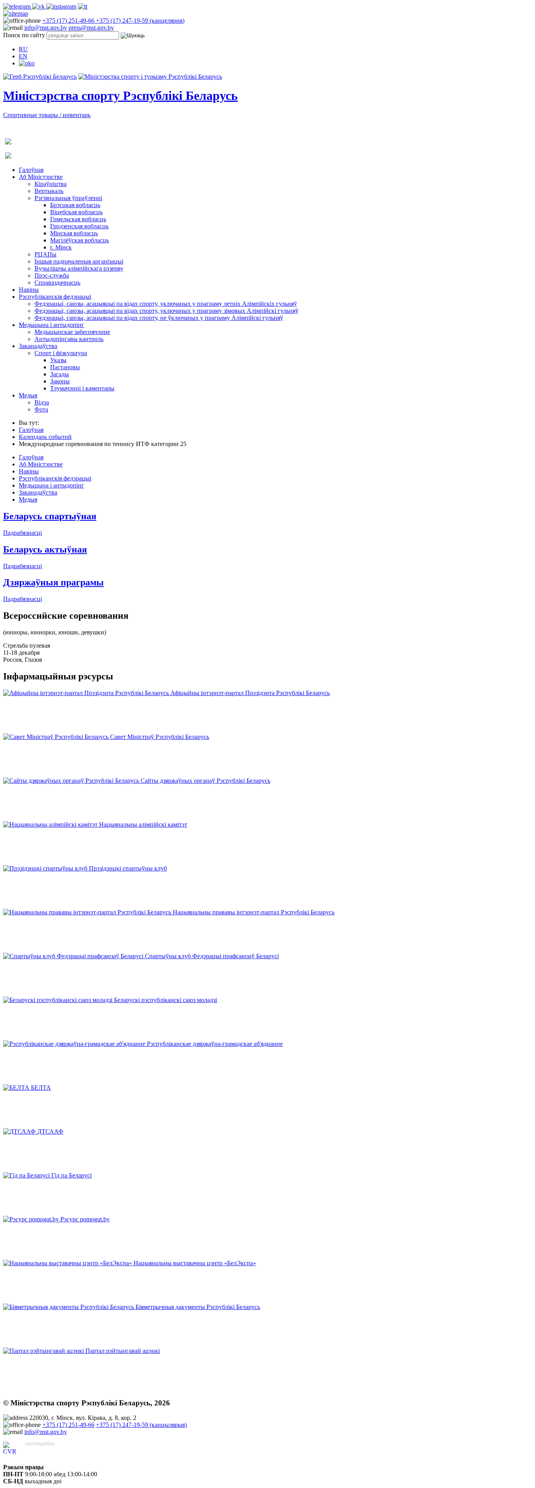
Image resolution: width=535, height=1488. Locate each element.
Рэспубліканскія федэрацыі (55, 296)
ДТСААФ (50, 1131)
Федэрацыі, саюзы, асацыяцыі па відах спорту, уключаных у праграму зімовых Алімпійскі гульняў (166, 310)
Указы (58, 360)
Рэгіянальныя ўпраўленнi (68, 198)
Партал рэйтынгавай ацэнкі (122, 1350)
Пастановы (65, 367)
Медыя (28, 395)
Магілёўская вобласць (79, 240)
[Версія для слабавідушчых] (26, 63)
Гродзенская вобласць (79, 226)
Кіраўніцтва (50, 184)
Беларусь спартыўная (49, 516)
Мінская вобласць (74, 233)
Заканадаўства (38, 346)
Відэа (41, 402)
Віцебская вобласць (76, 212)
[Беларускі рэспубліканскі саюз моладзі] (58, 1000)
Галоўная (31, 169)
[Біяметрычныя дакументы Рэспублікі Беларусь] (69, 1307)
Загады (59, 374)
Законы (60, 381)
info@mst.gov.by (45, 27)
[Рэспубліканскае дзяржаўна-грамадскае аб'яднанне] (75, 1043)
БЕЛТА (41, 1087)
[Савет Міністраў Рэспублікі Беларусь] (56, 736)
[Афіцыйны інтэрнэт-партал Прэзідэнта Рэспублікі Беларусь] (86, 693)
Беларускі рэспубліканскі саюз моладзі (165, 1000)
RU (23, 49)
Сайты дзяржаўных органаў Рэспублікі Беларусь (205, 780)
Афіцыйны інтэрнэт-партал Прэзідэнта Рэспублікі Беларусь (250, 693)
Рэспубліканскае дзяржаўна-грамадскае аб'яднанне (215, 1043)
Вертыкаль (48, 191)
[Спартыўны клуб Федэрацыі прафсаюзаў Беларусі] (74, 956)
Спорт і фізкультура (60, 353)
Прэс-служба (51, 275)
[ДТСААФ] (20, 1131)
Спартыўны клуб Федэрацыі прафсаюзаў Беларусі (212, 956)
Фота (41, 409)
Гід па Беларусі (71, 1175)
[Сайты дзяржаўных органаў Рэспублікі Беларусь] (72, 780)
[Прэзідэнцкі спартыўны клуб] (46, 868)
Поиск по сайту (24, 35)
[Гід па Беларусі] (27, 1175)
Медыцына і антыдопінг (51, 324)
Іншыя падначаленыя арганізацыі (78, 261)
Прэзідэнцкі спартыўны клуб (128, 868)
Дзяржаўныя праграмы (53, 582)
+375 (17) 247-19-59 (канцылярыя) (141, 1424)
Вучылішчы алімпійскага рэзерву (78, 268)
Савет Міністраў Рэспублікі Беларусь (159, 736)
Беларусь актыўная (45, 549)
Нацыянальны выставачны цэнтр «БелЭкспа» (195, 1263)
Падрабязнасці (22, 532)
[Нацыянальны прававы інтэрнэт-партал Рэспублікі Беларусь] (88, 912)
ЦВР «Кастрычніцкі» (53, 1451)
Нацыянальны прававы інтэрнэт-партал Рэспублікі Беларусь (253, 912)
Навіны (29, 289)
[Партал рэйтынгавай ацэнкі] (44, 1350)
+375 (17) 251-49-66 (69, 20)
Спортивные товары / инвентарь (46, 115)
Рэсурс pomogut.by (85, 1219)
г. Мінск (61, 247)
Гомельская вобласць (78, 219)
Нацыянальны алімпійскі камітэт (143, 824)
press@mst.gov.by (91, 27)
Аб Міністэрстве (41, 176)
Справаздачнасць (57, 282)
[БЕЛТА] (17, 1087)
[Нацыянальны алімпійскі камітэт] (51, 824)
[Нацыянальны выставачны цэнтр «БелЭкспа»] (68, 1263)
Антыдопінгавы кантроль (68, 339)
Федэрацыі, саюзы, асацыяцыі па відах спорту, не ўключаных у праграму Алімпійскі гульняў (158, 317)
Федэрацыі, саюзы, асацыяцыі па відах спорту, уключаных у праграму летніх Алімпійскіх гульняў (165, 303)
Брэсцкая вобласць (75, 205)
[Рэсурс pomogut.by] (31, 1219)
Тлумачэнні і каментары (82, 388)
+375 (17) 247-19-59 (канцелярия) (140, 20)
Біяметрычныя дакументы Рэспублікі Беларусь (198, 1307)
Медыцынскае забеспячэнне (72, 332)
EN (23, 56)
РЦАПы (45, 254)
